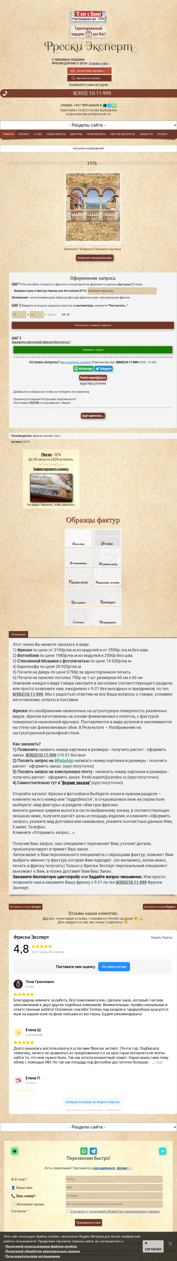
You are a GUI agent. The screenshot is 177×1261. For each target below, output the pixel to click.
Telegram (105, 368)
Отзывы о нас (98, 63)
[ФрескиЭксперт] (88, 46)
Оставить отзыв (25, 906)
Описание (18, 634)
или (78, 876)
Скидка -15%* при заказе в (81, 105)
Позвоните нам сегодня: (88, 85)
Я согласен (153, 1246)
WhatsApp (85, 368)
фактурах (126, 284)
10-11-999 (92, 93)
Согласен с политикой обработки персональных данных (115, 1211)
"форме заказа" (76, 782)
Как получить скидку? (76, 362)
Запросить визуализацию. (94, 258)
